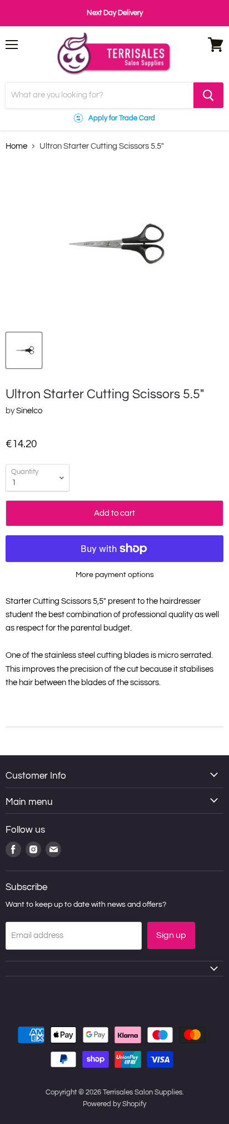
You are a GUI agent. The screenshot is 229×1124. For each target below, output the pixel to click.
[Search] (208, 95)
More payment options (115, 574)
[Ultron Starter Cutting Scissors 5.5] (24, 350)
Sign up (171, 935)
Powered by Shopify (114, 1104)
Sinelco (29, 411)
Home (16, 146)
